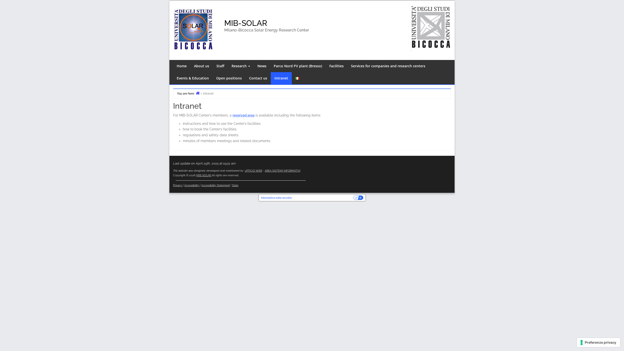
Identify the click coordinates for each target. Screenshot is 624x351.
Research (240, 66)
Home (182, 66)
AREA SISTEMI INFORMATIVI (282, 170)
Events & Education (193, 78)
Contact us (258, 78)
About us (201, 66)
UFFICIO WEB (253, 170)
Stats (235, 185)
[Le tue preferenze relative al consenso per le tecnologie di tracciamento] (598, 342)
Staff (220, 66)
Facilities (336, 66)
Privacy (178, 185)
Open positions (229, 78)
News (261, 66)
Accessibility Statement (215, 185)
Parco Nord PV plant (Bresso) (298, 66)
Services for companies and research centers (388, 66)
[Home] (198, 93)
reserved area (243, 115)
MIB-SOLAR (245, 23)
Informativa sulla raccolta (276, 197)
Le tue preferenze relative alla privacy (324, 197)
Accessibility (192, 185)
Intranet (281, 78)
